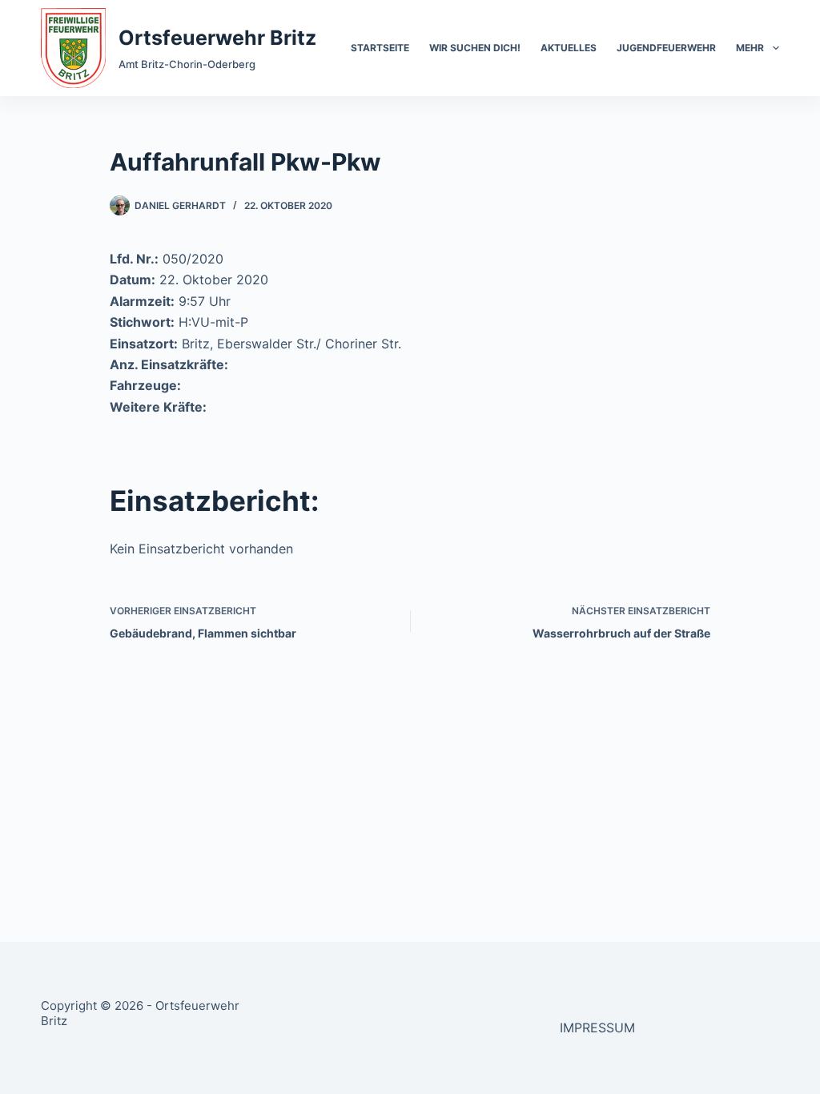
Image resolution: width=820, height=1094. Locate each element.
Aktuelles (569, 48)
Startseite (380, 48)
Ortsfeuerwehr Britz (217, 38)
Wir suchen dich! (475, 48)
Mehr (750, 48)
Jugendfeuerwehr (666, 48)
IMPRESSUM (597, 1028)
